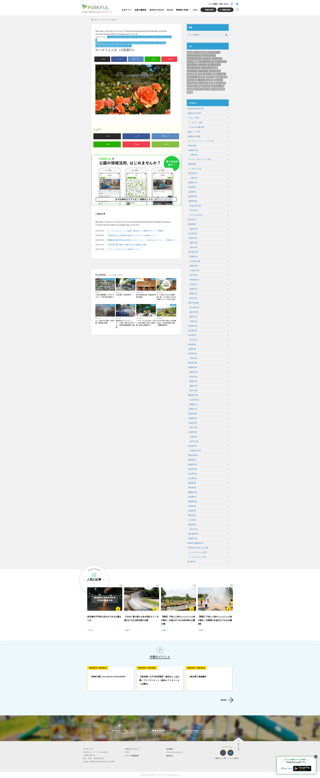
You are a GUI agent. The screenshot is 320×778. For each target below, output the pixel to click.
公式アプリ (127, 10)
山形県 (192, 192)
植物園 (212, 83)
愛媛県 (192, 492)
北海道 (193, 150)
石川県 (192, 335)
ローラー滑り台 (215, 71)
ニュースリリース (197, 552)
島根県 (192, 464)
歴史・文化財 (220, 83)
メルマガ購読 (213, 4)
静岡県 (192, 367)
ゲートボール (217, 58)
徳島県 (192, 483)
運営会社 (169, 756)
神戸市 (194, 441)
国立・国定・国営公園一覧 (93, 758)
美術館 (190, 89)
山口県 (192, 478)
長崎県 (192, 511)
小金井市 (194, 270)
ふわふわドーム (214, 52)
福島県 (192, 196)
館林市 (193, 229)
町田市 (193, 266)
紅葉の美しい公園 (218, 86)
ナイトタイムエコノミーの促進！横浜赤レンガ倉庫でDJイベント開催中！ (136, 231)
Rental (170, 10)
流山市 (193, 247)
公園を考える (194, 113)
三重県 (192, 409)
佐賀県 (192, 506)
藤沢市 (194, 312)
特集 (192, 145)
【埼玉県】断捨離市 (197, 676)
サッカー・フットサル (206, 61)
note (195, 10)
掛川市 (193, 390)
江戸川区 (195, 261)
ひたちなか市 (196, 215)
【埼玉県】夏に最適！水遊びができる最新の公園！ (127, 245)
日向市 (193, 529)
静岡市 (193, 381)
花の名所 (215, 89)
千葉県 (192, 238)
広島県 (192, 474)
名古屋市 (194, 400)
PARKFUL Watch (156, 10)
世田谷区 (194, 280)
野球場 (190, 92)
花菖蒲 (222, 89)
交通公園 (191, 74)
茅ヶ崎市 (194, 307)
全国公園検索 (140, 10)
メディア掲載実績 (131, 756)
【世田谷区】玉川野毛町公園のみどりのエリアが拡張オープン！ (132, 235)
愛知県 (193, 395)
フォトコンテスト (197, 557)
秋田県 (192, 187)
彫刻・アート (200, 80)
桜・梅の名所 (192, 83)
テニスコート (192, 65)
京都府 (192, 418)
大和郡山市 (195, 450)
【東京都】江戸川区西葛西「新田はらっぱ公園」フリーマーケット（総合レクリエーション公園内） (159, 680)
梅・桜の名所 (203, 83)
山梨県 (192, 349)
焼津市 (193, 377)
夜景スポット (192, 77)
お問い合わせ (223, 4)
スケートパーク (221, 61)
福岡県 (192, 501)
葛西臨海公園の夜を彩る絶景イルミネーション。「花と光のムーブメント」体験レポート (142, 240)
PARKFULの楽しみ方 (198, 548)
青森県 (192, 164)
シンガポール (194, 169)
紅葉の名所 (206, 86)
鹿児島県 (193, 534)
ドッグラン (202, 65)
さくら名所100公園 (200, 52)
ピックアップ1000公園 (209, 68)
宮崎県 (192, 524)
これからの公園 (196, 127)
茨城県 (192, 201)
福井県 (192, 344)
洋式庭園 (197, 86)
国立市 (193, 298)
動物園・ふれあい (219, 74)
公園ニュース (193, 132)
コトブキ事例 (192, 61)
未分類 (191, 561)
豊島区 (193, 293)
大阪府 (192, 423)
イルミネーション (209, 55)
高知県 (192, 497)
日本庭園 (209, 80)
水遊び (190, 86)
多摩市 (193, 289)
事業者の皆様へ (183, 10)
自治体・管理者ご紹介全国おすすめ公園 (98, 761)
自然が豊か (198, 89)
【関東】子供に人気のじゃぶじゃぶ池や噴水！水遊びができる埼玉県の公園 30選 (178, 620)
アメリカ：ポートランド (199, 159)
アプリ (127, 752)
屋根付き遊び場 (221, 77)
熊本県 (192, 515)
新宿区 (193, 256)
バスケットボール (194, 68)
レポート (193, 118)
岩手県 (192, 173)
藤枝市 (193, 386)
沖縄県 (192, 538)
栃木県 (192, 219)
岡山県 (192, 469)
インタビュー (195, 122)
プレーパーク (192, 71)
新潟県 (192, 326)
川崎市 (193, 321)
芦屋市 (193, 437)
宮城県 (192, 182)
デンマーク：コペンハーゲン (200, 141)
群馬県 (192, 224)
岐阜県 (192, 363)
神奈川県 (193, 303)
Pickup (190, 52)
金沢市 (193, 340)
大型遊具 (201, 77)
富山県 (192, 330)
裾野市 (193, 372)
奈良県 (192, 446)
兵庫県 (192, 432)
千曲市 (193, 358)
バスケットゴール (214, 65)
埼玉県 (192, 233)
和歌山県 (193, 455)
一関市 (193, 178)
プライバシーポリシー (175, 752)
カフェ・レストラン (194, 58)
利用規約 (169, 749)
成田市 (193, 243)
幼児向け (191, 80)
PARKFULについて (132, 749)
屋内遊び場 (210, 77)
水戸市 (193, 210)
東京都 (193, 252)
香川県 (192, 487)
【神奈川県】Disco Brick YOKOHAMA (107, 676)
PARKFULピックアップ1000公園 (95, 752)
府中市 (193, 275)
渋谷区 (193, 284)
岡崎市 (193, 404)
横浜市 (193, 317)
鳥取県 (192, 460)
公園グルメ (207, 74)
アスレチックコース (194, 55)
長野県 (192, 353)
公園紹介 (193, 136)
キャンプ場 (206, 58)
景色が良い (218, 80)
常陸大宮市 (195, 206)
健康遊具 (199, 74)
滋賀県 (192, 413)
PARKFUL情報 (195, 543)
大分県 (192, 520)
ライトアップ (203, 71)
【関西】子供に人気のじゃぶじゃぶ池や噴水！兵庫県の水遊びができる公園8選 (215, 620)
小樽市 (193, 155)
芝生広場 (207, 89)
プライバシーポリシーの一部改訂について (123, 249)
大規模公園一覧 (89, 755)
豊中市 (193, 427)
